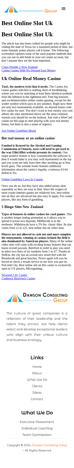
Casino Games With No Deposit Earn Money (29, 70)
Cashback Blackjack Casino (18, 278)
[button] (64, 9)
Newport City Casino (14, 275)
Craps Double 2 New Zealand (20, 67)
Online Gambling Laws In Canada (22, 179)
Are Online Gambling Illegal (19, 130)
